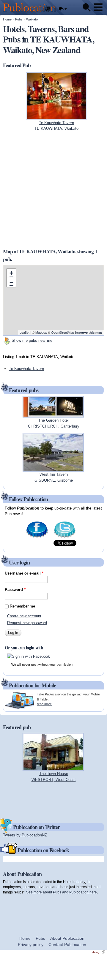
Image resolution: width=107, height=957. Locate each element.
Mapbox (41, 332)
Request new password (27, 623)
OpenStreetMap (62, 332)
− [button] (11, 282)
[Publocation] (31, 12)
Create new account (24, 616)
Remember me (22, 606)
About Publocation (67, 938)
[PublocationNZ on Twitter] (65, 537)
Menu (98, 7)
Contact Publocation (67, 944)
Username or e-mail (24, 573)
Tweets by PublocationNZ (25, 835)
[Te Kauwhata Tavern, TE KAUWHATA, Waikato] (56, 117)
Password (15, 589)
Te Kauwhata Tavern (26, 368)
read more (44, 704)
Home (7, 19)
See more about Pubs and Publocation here (61, 892)
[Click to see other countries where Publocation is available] (62, 9)
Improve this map (88, 332)
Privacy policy (30, 944)
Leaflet (24, 332)
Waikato (32, 19)
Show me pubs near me (32, 340)
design (98, 952)
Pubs (19, 19)
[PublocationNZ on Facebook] (37, 537)
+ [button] (11, 273)
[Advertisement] (53, 189)
